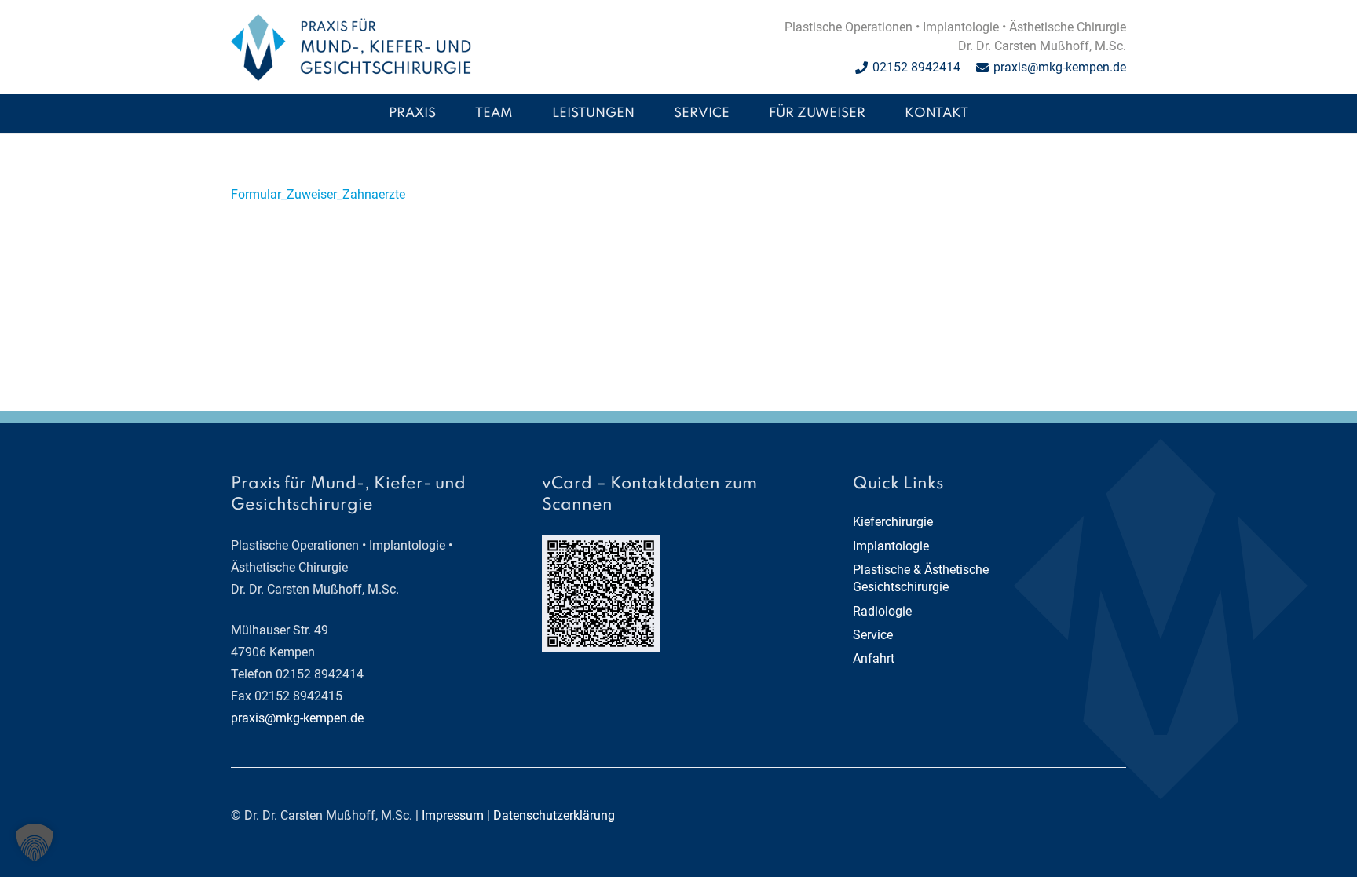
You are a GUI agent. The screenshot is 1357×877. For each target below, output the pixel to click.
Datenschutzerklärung (554, 815)
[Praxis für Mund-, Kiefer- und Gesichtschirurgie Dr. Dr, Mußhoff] (351, 47)
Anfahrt (873, 658)
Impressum (453, 815)
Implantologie (891, 546)
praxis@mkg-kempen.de (297, 718)
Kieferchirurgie (893, 521)
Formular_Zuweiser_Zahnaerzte (318, 194)
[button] (645, 114)
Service (873, 634)
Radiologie (882, 611)
